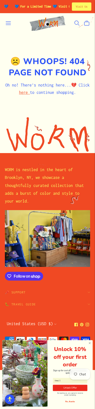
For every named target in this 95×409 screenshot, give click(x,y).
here (24, 92)
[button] (10, 399)
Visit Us (81, 6)
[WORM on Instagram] (87, 325)
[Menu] (8, 23)
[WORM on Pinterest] (82, 325)
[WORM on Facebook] (76, 325)
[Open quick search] (77, 23)
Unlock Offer (70, 388)
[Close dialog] (90, 343)
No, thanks (70, 401)
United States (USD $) (30, 323)
